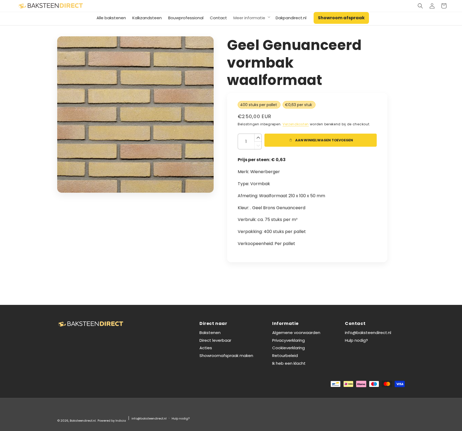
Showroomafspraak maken (226, 355)
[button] (420, 6)
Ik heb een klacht (289, 363)
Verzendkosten (296, 124)
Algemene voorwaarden (296, 332)
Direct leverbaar (215, 340)
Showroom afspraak (341, 18)
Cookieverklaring (288, 348)
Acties (205, 348)
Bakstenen (210, 332)
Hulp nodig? (356, 340)
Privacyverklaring (288, 340)
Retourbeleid (285, 355)
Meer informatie (249, 18)
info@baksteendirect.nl (368, 332)
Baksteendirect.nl (83, 420)
